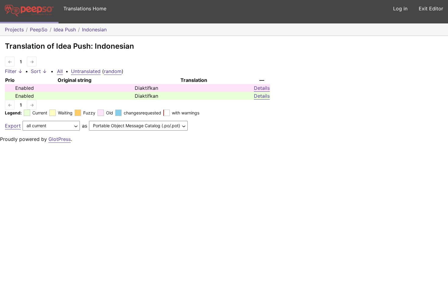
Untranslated (86, 71)
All (60, 71)
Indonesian (94, 29)
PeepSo (39, 29)
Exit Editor (431, 8)
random (113, 71)
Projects (14, 29)
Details (262, 88)
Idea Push (65, 29)
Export (13, 126)
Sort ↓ (39, 71)
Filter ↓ (14, 71)
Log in (400, 8)
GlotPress (59, 139)
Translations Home (84, 8)
